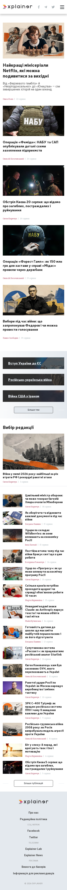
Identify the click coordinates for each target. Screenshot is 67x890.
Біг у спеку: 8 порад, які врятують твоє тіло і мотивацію (41, 748)
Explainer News (33, 855)
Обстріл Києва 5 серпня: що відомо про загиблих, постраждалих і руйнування (44, 765)
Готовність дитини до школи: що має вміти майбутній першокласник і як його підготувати (43, 632)
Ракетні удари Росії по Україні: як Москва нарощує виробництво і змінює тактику (44, 687)
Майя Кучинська (33, 621)
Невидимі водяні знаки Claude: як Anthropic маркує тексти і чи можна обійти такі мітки (44, 611)
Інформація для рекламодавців (33, 873)
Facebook (33, 830)
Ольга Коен (8, 99)
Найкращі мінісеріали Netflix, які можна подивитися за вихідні (26, 70)
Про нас (33, 812)
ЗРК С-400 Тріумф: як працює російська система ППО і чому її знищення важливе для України (43, 708)
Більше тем (33, 410)
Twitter (33, 837)
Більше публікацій (33, 783)
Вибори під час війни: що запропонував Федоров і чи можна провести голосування (30, 325)
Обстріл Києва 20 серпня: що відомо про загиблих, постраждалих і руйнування (31, 205)
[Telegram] (45, 6)
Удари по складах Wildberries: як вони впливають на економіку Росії (41, 535)
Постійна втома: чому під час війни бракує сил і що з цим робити (44, 554)
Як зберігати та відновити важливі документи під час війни (43, 516)
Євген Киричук (10, 218)
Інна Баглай (31, 545)
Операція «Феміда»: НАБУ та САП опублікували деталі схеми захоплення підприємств (30, 146)
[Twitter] (53, 6)
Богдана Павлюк (33, 524)
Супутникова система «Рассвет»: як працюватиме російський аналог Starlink (44, 651)
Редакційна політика (33, 819)
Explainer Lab (33, 848)
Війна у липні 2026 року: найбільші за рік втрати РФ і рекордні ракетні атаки (30, 475)
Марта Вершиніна (33, 600)
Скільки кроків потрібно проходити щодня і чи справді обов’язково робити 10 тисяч (44, 590)
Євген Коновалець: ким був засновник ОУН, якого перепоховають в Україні (43, 668)
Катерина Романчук (34, 562)
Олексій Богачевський (13, 159)
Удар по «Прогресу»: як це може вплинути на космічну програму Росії (43, 571)
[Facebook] (39, 6)
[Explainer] (33, 801)
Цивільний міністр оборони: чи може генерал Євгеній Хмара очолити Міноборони (44, 499)
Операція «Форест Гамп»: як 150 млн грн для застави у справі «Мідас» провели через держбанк (32, 265)
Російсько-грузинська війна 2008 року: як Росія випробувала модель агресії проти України (44, 729)
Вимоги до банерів (34, 866)
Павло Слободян (10, 338)
